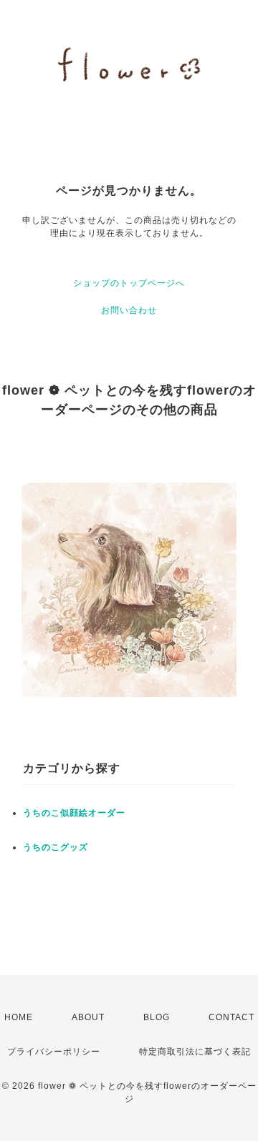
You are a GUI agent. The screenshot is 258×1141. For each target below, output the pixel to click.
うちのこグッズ (55, 847)
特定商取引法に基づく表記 (195, 1052)
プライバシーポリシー (53, 1052)
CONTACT (231, 1017)
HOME (18, 1017)
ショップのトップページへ (129, 283)
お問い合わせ (129, 310)
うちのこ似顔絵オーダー (74, 813)
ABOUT (88, 1017)
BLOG (156, 1017)
